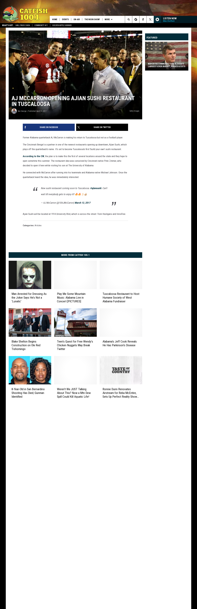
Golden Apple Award (62, 25)
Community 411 (41, 25)
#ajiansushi (95, 188)
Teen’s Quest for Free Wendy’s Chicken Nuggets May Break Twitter (75, 345)
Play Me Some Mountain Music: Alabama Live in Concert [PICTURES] (71, 297)
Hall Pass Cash (23, 25)
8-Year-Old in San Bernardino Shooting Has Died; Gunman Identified (28, 392)
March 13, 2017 (82, 202)
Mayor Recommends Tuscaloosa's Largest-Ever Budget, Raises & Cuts (166, 65)
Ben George (22, 111)
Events (65, 19)
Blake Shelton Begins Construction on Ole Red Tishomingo (26, 345)
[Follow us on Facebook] (143, 19)
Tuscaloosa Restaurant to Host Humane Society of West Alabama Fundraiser (121, 297)
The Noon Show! (92, 19)
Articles (38, 225)
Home (54, 19)
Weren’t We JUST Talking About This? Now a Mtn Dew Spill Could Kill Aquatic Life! (74, 392)
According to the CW (33, 156)
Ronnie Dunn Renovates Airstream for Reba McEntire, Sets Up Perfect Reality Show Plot (120, 393)
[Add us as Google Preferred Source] (135, 19)
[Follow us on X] (150, 19)
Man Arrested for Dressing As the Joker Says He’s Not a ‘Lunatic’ (29, 297)
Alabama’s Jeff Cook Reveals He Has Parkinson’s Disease (120, 343)
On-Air (77, 19)
